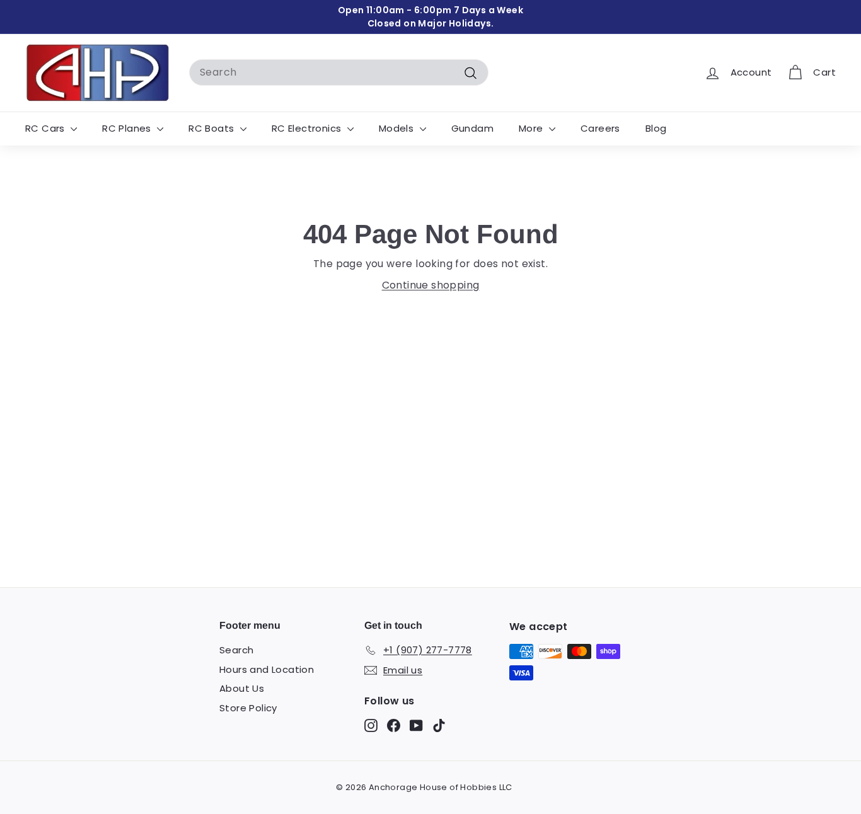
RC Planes (128, 128)
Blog (656, 128)
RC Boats (212, 128)
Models (398, 128)
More (532, 128)
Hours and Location (266, 669)
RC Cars (46, 128)
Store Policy (248, 707)
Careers (600, 128)
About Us (241, 688)
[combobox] (338, 72)
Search (236, 649)
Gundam (472, 128)
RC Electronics (308, 128)
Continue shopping (431, 285)
